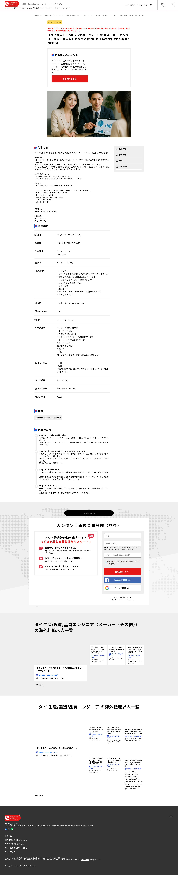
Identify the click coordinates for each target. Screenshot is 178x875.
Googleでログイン (122, 588)
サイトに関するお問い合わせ (16, 848)
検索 (24, 4)
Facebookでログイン (122, 580)
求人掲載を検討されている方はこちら (136, 5)
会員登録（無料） (122, 571)
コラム (43, 4)
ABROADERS (85, 860)
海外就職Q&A (33, 4)
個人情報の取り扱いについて (128, 561)
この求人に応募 (69, 78)
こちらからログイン (117, 600)
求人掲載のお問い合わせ (14, 844)
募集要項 (122, 155)
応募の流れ (123, 166)
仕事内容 (122, 149)
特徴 (121, 160)
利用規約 (110, 561)
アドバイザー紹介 (56, 4)
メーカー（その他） (55, 22)
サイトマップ (10, 852)
